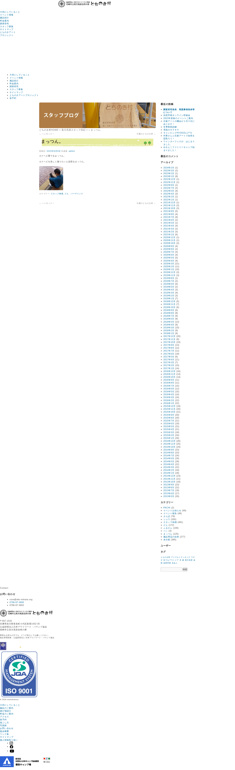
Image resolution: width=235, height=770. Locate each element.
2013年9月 (168, 484)
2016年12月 (169, 371)
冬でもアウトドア (171, 560)
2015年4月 (168, 429)
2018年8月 (168, 313)
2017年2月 (168, 365)
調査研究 (4, 23)
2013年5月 (168, 496)
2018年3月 (168, 327)
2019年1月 (168, 298)
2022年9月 (168, 185)
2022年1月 (168, 199)
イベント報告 (170, 513)
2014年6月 (168, 458)
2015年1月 (168, 438)
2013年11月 (169, 479)
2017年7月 (168, 351)
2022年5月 (168, 191)
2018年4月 (168, 325)
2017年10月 (169, 342)
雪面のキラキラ (171, 130)
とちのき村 (165, 557)
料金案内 (4, 21)
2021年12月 (169, 202)
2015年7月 (168, 420)
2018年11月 (169, 304)
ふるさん (167, 528)
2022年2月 (168, 196)
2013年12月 (169, 476)
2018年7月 (168, 316)
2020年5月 (168, 258)
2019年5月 (168, 287)
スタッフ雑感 (57, 194)
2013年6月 (168, 493)
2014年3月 (168, 467)
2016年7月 (168, 386)
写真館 (3, 725)
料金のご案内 (6, 714)
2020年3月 (168, 263)
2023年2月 (168, 173)
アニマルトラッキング (180, 557)
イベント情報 (6, 15)
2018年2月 (168, 330)
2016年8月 (168, 383)
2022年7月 (168, 188)
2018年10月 (169, 307)
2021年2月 (168, 231)
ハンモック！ (46, 134)
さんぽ (166, 516)
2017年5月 (168, 356)
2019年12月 (169, 272)
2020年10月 (169, 243)
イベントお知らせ (172, 510)
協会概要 (4, 731)
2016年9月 (168, 380)
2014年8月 (168, 452)
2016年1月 (168, 403)
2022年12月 (169, 179)
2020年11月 (169, 240)
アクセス (4, 716)
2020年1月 (168, 269)
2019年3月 (168, 293)
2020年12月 (169, 237)
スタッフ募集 (6, 26)
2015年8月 (168, 418)
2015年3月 (168, 432)
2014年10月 (169, 447)
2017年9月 (168, 345)
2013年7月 (168, 490)
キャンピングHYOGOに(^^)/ (177, 133)
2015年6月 (168, 423)
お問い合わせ (6, 728)
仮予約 (13, 98)
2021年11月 (169, 205)
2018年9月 (168, 310)
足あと (175, 563)
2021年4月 (168, 226)
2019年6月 (168, 284)
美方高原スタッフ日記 (74, 130)
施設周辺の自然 (171, 537)
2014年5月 (168, 461)
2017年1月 (168, 368)
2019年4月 (168, 289)
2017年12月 (169, 336)
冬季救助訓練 (170, 127)
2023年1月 (168, 176)
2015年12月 (169, 406)
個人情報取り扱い (9, 740)
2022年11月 (169, 182)
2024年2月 (168, 167)
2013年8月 (168, 487)
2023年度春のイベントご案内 (178, 118)
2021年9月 (168, 211)
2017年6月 (168, 354)
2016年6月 (168, 388)
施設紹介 (4, 17)
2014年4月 (168, 464)
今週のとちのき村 (146, 134)
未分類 (166, 539)
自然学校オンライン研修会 (176, 115)
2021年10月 (169, 208)
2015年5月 (168, 426)
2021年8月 (168, 214)
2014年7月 (168, 455)
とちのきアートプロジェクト (24, 95)
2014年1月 (168, 473)
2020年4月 (168, 261)
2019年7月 (168, 281)
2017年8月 (168, 348)
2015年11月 (169, 409)
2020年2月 (168, 266)
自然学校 (167, 563)
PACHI (166, 507)
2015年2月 (168, 435)
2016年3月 (168, 397)
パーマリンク (77, 194)
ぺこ (165, 531)
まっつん (167, 534)
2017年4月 (168, 359)
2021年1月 (168, 234)
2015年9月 (168, 415)
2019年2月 (168, 295)
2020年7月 (168, 252)
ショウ (166, 519)
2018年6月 (168, 319)
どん (67, 194)
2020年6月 (168, 255)
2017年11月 (169, 339)
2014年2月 (168, 470)
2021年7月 (168, 217)
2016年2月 (168, 400)
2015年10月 (169, 412)
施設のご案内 (6, 708)
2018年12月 (169, 301)
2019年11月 (169, 275)
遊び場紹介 (5, 711)
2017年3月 (168, 362)
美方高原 (189, 560)
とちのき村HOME (49, 130)
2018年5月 (168, 322)
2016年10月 (169, 377)
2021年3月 (168, 229)
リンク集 (4, 734)
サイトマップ (6, 29)
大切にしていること (10, 12)
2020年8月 (168, 249)
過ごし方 (4, 722)
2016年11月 (169, 374)
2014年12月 (169, 441)
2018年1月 (168, 333)
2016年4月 (168, 394)
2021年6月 (168, 220)
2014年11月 (169, 444)
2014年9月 (168, 450)
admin (72, 151)
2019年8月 (168, 278)
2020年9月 (168, 246)
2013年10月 (169, 482)
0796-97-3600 (17, 602)
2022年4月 (168, 194)
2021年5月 (168, 223)
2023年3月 (168, 170)
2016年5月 (168, 391)
